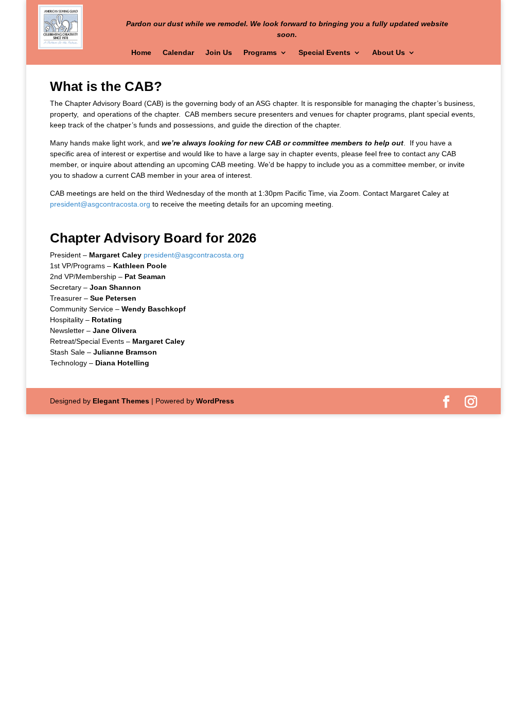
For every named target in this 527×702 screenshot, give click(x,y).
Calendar (178, 53)
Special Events (324, 53)
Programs (260, 53)
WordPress (215, 401)
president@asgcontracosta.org (100, 204)
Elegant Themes (121, 401)
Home (141, 53)
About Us (388, 53)
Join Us (218, 53)
